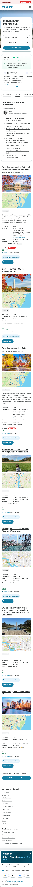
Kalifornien (5, 818)
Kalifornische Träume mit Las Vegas (12, 843)
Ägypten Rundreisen (8, 832)
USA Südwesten (6, 798)
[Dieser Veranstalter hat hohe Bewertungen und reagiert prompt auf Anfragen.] (22, 747)
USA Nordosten (6, 815)
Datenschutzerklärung (7, 882)
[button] (16, 252)
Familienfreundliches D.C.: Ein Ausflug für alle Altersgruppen (18, 130)
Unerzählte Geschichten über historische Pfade (17, 152)
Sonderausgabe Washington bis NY (16, 145)
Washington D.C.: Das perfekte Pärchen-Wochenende (17, 134)
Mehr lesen (6, 84)
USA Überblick (7, 94)
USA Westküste (6, 812)
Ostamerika (5, 803)
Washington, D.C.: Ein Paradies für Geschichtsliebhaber (16, 156)
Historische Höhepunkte (13, 148)
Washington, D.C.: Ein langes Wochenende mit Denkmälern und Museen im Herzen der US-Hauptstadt (17, 140)
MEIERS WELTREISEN (18, 323)
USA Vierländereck (7, 806)
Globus (14, 244)
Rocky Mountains (7, 801)
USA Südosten (6, 824)
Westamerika (5, 792)
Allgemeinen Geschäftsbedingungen (15, 881)
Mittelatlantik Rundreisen (15, 10)
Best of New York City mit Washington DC (18, 123)
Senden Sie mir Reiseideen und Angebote (17, 870)
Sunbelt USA (5, 795)
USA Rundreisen (5, 10)
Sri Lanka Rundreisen (8, 835)
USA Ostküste (6, 809)
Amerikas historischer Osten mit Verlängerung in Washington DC (12, 87)
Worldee (15, 503)
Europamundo (16, 747)
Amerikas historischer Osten (14, 126)
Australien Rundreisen (8, 838)
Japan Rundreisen (7, 840)
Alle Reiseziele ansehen (19, 237)
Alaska (4, 821)
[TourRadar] (7, 7)
